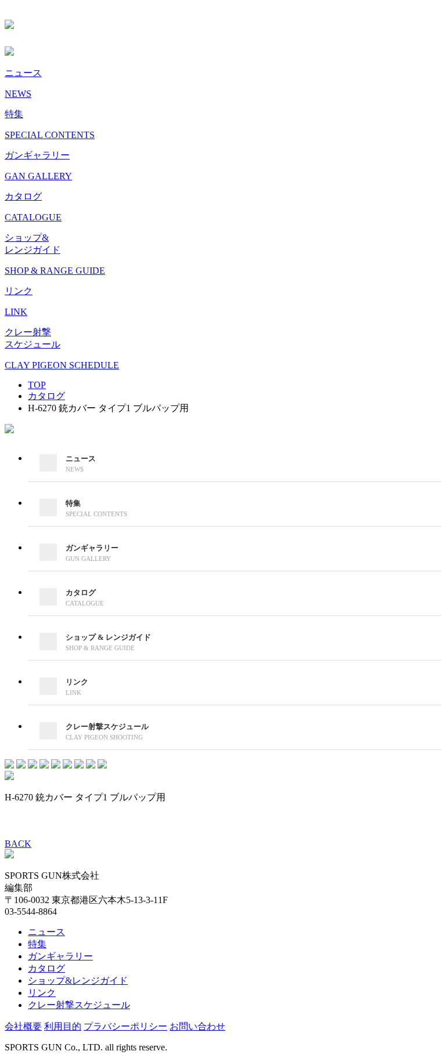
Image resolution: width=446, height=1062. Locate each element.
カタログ (46, 968)
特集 (37, 944)
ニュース (46, 932)
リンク (42, 993)
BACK (18, 844)
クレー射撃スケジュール (79, 1005)
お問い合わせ (197, 1026)
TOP (37, 385)
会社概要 (23, 1026)
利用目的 (62, 1026)
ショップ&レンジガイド (78, 980)
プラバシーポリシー (125, 1026)
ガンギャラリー (60, 956)
